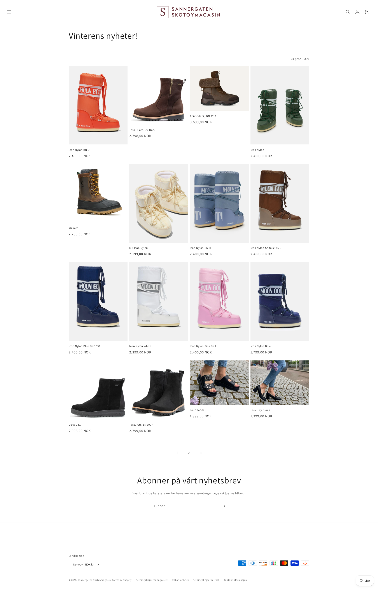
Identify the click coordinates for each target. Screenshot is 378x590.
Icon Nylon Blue (260, 346)
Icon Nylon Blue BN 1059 (84, 346)
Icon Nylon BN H (200, 248)
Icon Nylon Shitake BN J (266, 248)
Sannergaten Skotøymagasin (94, 579)
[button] (9, 12)
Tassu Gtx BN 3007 (141, 425)
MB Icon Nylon (138, 248)
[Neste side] (201, 453)
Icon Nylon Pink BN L (203, 346)
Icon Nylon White (140, 346)
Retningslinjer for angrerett (152, 579)
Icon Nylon (257, 150)
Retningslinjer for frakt (206, 579)
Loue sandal (198, 410)
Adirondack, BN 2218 (203, 116)
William (73, 228)
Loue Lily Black (260, 410)
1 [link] (177, 452)
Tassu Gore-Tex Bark (142, 130)
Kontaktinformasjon (235, 579)
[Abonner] (223, 506)
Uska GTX (75, 425)
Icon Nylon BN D (79, 150)
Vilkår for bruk (180, 579)
